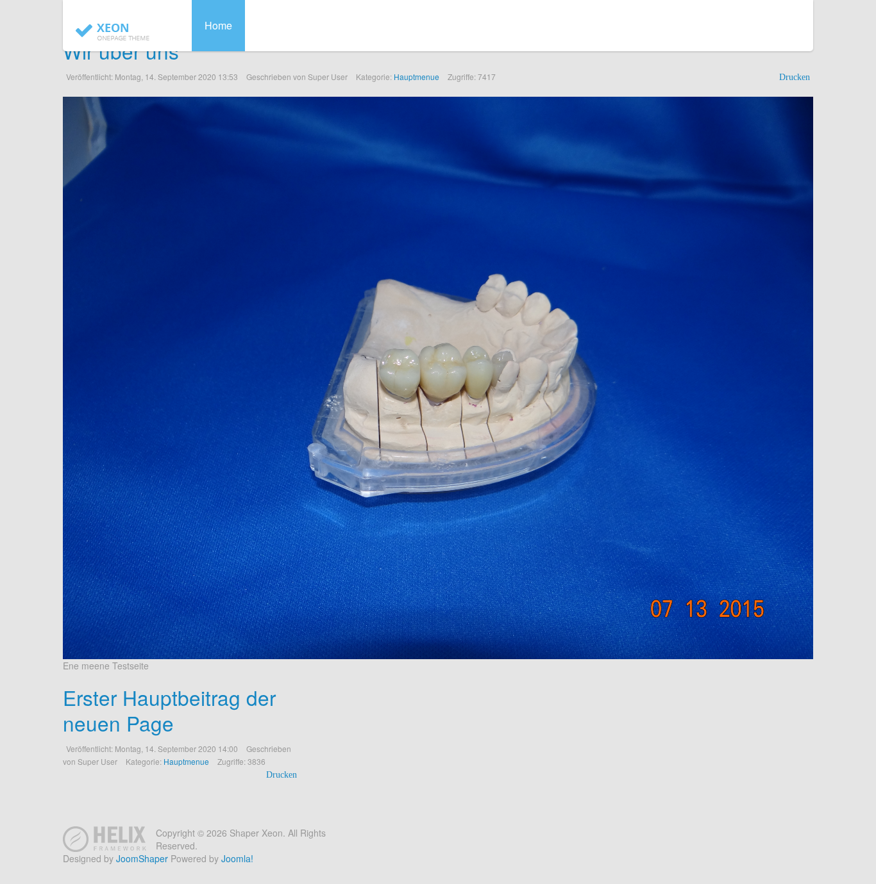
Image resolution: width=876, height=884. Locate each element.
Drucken (794, 77)
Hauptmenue (416, 76)
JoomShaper (142, 858)
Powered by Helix (104, 839)
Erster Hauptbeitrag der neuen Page (169, 710)
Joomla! (237, 858)
